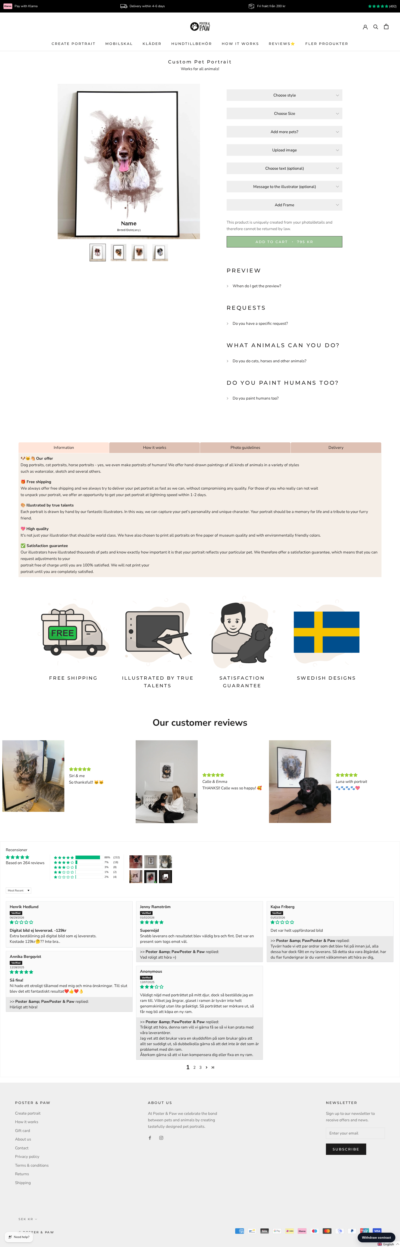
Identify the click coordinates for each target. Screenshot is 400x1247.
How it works (240, 43)
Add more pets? (284, 131)
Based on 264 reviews (25, 863)
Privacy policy (27, 1156)
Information (64, 447)
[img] (69, 922)
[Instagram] (161, 1137)
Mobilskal (119, 43)
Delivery (336, 447)
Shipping (23, 1182)
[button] (64, 857)
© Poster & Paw (36, 1232)
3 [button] (200, 1067)
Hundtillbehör (191, 43)
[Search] (375, 26)
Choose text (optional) (284, 168)
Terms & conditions (32, 1165)
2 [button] (194, 1067)
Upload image (284, 150)
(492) (392, 6)
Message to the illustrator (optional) (284, 186)
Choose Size (284, 113)
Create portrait (74, 43)
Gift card (22, 1130)
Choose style (284, 95)
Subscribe (346, 1149)
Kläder (152, 43)
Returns (22, 1174)
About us (23, 1139)
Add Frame (284, 205)
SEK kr (26, 1219)
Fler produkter (326, 43)
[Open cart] (386, 26)
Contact (21, 1148)
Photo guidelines (245, 447)
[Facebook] (150, 1137)
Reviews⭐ (282, 43)
